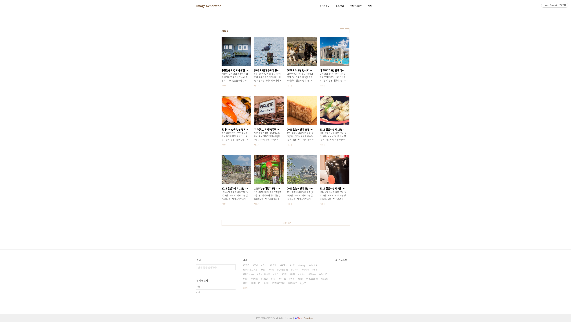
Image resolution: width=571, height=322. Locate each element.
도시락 (247, 265)
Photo (313, 274)
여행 (272, 269)
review (306, 269)
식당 (246, 278)
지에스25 (256, 283)
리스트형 (347, 30)
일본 (315, 269)
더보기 (245, 288)
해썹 (276, 274)
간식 (285, 274)
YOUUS (313, 265)
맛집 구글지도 (356, 5)
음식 (264, 265)
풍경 (301, 278)
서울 (264, 269)
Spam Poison (309, 318)
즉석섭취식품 (264, 274)
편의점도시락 (279, 283)
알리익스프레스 (250, 269)
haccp (303, 265)
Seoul (265, 278)
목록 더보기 (287, 223)
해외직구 (293, 283)
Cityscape (283, 269)
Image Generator (208, 6)
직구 (246, 283)
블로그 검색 (324, 5)
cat (273, 278)
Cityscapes (312, 278)
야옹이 (302, 274)
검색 (232, 267)
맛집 (292, 278)
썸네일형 (342, 30)
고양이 (274, 265)
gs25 (303, 283)
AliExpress (249, 274)
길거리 (295, 269)
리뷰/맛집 (339, 5)
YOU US (323, 274)
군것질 (325, 278)
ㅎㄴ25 (283, 278)
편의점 (255, 278)
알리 (267, 283)
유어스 (284, 265)
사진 (370, 5)
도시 (256, 265)
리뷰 (293, 274)
